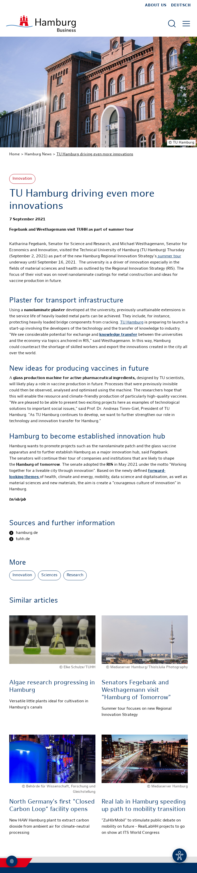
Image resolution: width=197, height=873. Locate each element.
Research (75, 575)
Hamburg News (38, 154)
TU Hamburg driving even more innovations (94, 154)
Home (14, 154)
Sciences (49, 575)
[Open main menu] (186, 23)
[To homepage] (41, 23)
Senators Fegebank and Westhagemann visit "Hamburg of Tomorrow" (136, 690)
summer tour (169, 256)
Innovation (22, 179)
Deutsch (181, 5)
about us (155, 5)
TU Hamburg (131, 322)
